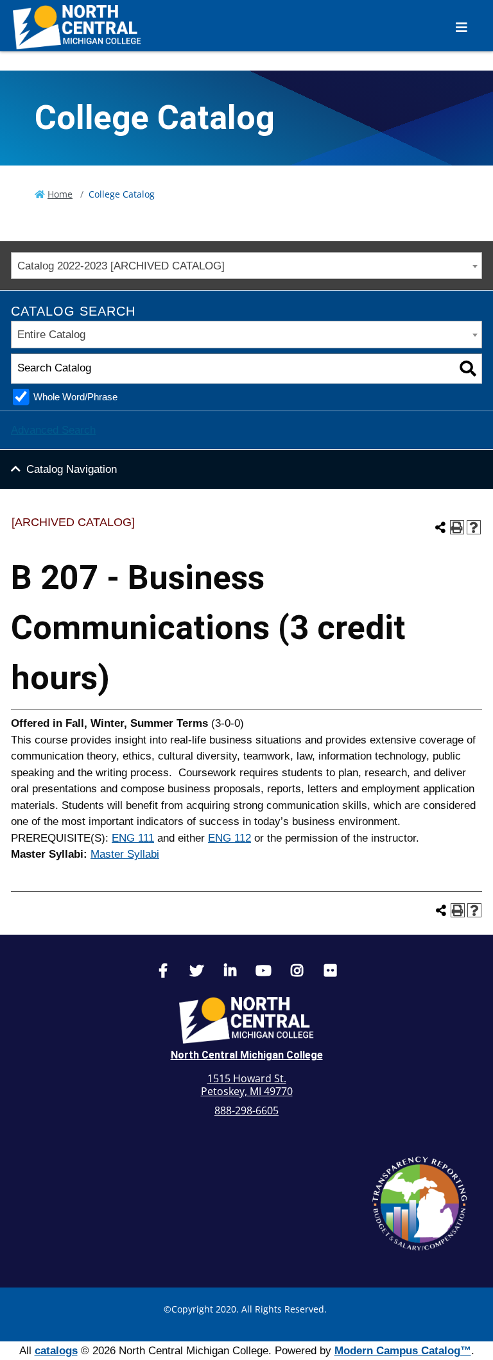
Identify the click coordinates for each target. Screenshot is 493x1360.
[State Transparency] (420, 1203)
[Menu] (461, 27)
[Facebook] (163, 972)
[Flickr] (330, 972)
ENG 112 (229, 838)
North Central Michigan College (247, 1055)
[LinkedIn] (230, 972)
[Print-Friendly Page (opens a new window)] (457, 527)
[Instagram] (296, 972)
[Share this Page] (440, 527)
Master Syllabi (125, 854)
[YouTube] (263, 972)
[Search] (467, 368)
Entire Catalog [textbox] (51, 334)
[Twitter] (196, 972)
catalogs (56, 1351)
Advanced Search (53, 430)
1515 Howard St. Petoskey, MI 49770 (247, 1084)
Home (60, 194)
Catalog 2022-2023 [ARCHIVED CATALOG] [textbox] (121, 266)
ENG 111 (133, 838)
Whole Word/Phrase (75, 396)
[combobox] (246, 266)
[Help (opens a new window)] (474, 527)
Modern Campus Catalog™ (402, 1351)
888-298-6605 (246, 1110)
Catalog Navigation (71, 469)
